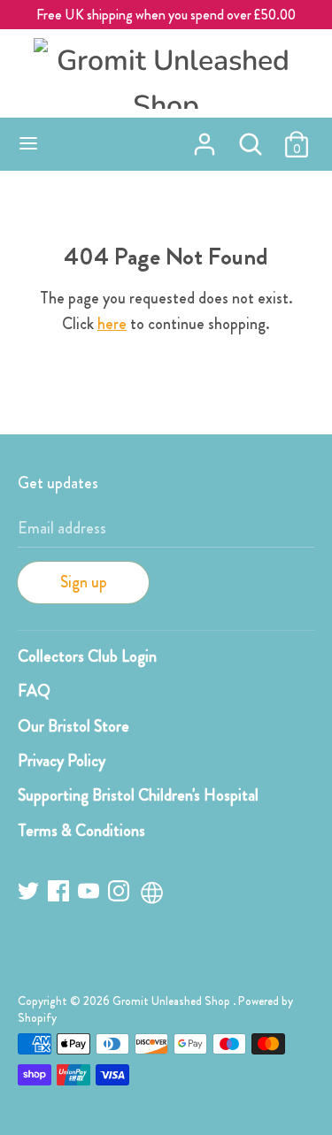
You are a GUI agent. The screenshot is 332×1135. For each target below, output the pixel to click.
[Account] (204, 138)
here (112, 323)
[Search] (250, 138)
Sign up (83, 582)
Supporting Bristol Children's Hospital (138, 795)
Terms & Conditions (81, 830)
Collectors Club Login (87, 656)
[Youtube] (90, 894)
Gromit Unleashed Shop (172, 1001)
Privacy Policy (61, 760)
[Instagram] (120, 894)
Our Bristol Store (73, 726)
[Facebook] (60, 894)
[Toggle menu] (28, 144)
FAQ (34, 690)
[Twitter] (30, 894)
